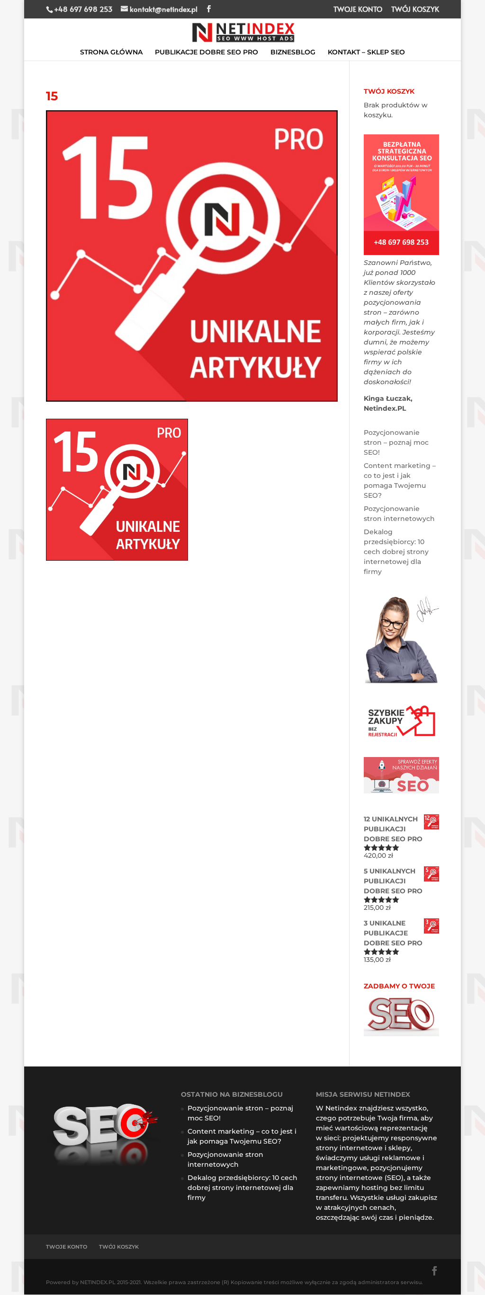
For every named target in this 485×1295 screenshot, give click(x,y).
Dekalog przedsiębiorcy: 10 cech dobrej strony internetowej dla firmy (396, 552)
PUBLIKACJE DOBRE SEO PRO (206, 52)
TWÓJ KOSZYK (415, 9)
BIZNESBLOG (292, 52)
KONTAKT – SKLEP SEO (366, 52)
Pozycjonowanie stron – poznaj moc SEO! (396, 442)
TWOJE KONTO (357, 9)
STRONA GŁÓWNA (111, 52)
